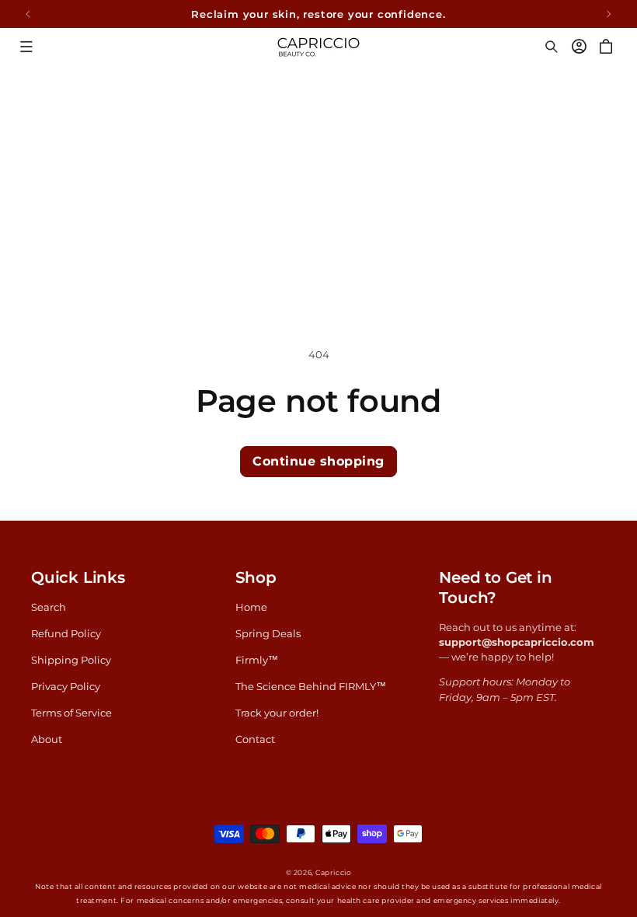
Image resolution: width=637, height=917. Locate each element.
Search (48, 607)
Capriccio (333, 872)
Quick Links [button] (78, 577)
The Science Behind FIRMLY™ (310, 686)
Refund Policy (66, 634)
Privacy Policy (65, 686)
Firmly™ (256, 660)
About (46, 739)
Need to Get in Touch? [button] (495, 587)
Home (251, 607)
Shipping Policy (71, 660)
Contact (255, 739)
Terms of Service (71, 713)
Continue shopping (318, 461)
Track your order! (276, 713)
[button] (26, 46)
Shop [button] (256, 577)
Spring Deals (268, 634)
